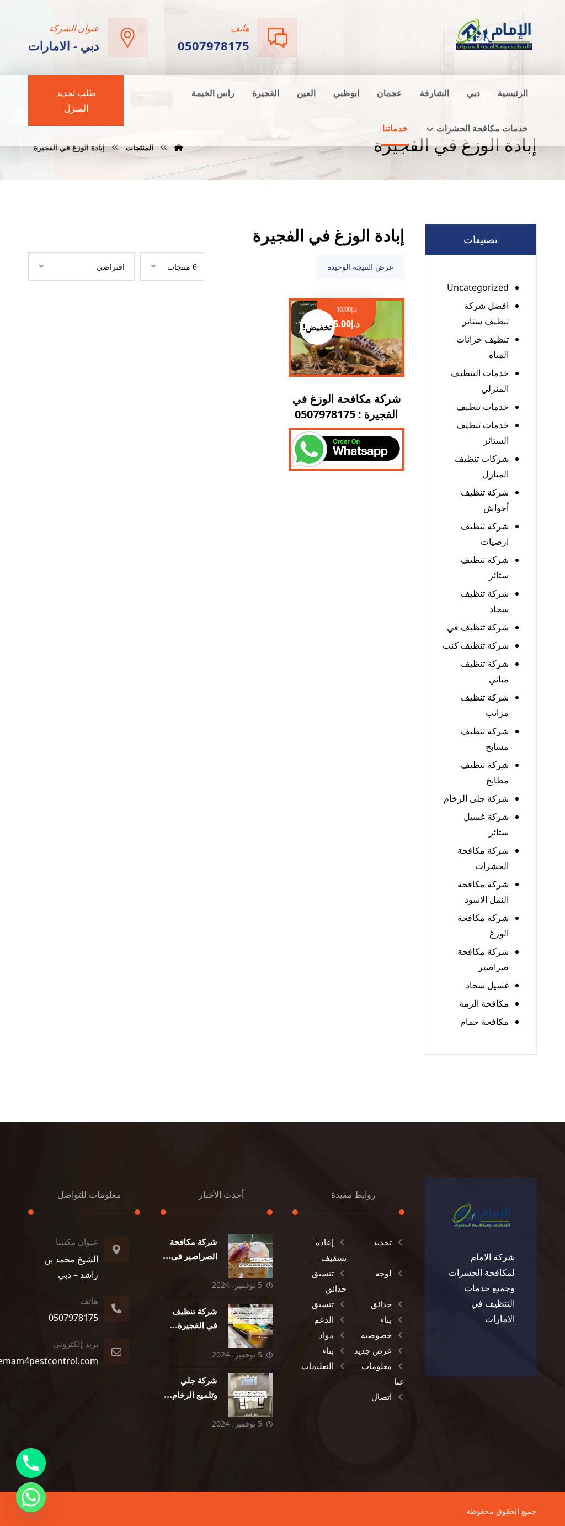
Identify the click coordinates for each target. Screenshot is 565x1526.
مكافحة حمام (484, 1021)
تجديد (382, 1242)
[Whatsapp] (31, 1497)
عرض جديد (373, 1350)
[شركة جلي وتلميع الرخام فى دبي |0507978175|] (250, 1395)
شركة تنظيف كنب (476, 645)
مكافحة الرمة (484, 1003)
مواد (326, 1334)
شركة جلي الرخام (476, 798)
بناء (386, 1319)
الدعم (324, 1319)
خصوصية (376, 1334)
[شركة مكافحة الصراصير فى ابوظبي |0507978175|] (250, 1256)
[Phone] (31, 1463)
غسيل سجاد (487, 985)
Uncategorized (478, 287)
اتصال (381, 1396)
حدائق (381, 1303)
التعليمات (317, 1365)
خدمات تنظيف (482, 407)
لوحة (383, 1272)
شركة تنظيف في (478, 627)
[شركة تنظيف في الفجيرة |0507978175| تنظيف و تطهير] (250, 1326)
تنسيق (323, 1303)
